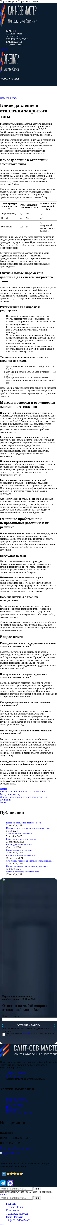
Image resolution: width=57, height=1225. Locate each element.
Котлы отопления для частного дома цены (27, 866)
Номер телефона (10, 1016)
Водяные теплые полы (17, 1101)
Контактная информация (19, 1112)
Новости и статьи (9, 98)
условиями (26, 1033)
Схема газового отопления (19, 850)
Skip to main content (28, 1)
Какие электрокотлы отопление (21, 839)
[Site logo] (18, 25)
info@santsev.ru (14, 1076)
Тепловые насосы (15, 1104)
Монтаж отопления (16, 1099)
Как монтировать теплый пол (20, 855)
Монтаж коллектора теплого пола (22, 871)
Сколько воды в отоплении (19, 833)
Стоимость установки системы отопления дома (30, 860)
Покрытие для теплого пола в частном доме (28, 828)
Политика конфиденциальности (16, 1148)
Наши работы (13, 1109)
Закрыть (4, 802)
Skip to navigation (9, 1)
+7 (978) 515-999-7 (9, 79)
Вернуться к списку (10, 794)
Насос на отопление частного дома (23, 822)
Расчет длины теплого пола (19, 844)
